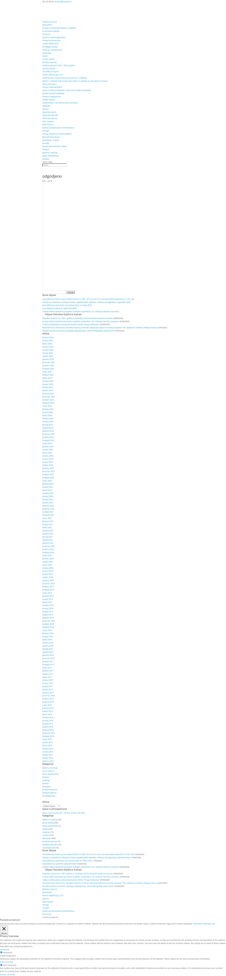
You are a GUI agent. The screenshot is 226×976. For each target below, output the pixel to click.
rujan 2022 (47, 480)
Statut (45, 56)
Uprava (45, 109)
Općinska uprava (49, 118)
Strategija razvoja (50, 46)
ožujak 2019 (47, 611)
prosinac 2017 (48, 658)
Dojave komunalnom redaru (54, 146)
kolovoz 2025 (47, 375)
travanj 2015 (47, 751)
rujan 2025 (47, 371)
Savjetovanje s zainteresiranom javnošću (60, 102)
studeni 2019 (48, 586)
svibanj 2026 (47, 347)
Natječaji (46, 106)
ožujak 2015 (47, 754)
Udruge (45, 130)
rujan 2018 (47, 630)
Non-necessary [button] (6, 962)
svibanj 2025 (47, 381)
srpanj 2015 (47, 742)
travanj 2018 (47, 646)
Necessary (7, 952)
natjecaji (46, 780)
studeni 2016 (48, 698)
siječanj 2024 (48, 431)
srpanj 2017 (47, 674)
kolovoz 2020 (47, 558)
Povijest (45, 149)
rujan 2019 (47, 593)
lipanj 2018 (47, 639)
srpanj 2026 (47, 340)
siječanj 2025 (48, 393)
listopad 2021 (48, 515)
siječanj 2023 (48, 468)
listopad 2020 (48, 552)
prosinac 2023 (48, 434)
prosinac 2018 (48, 621)
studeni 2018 (48, 624)
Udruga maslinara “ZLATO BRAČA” (57, 134)
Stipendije (46, 53)
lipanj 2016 (47, 714)
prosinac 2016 (48, 695)
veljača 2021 (47, 540)
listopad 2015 (48, 736)
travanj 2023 (47, 459)
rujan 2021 (47, 518)
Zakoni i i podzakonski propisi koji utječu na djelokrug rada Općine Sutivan (75, 81)
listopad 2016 (48, 702)
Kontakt (45, 143)
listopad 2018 (48, 627)
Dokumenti (47, 25)
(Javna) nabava (48, 68)
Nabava (45, 159)
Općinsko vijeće (49, 112)
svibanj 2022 (47, 493)
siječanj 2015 (48, 761)
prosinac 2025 (48, 362)
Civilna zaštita (48, 59)
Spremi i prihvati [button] (7, 974)
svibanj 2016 (47, 717)
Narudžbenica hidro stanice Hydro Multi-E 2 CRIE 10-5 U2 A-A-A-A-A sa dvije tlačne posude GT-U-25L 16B (88, 299)
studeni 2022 (48, 474)
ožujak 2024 (47, 424)
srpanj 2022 (47, 487)
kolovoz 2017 (47, 670)
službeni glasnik (49, 792)
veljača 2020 (47, 577)
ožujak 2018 (47, 649)
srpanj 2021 (47, 524)
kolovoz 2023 (47, 446)
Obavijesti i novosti (50, 140)
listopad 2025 (48, 368)
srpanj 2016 (47, 711)
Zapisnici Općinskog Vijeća (54, 37)
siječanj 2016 (48, 730)
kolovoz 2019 (47, 596)
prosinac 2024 (48, 396)
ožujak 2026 (47, 353)
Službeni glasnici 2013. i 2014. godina (58, 65)
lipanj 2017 (47, 677)
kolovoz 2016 (47, 708)
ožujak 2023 (47, 462)
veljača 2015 (47, 758)
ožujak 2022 (47, 499)
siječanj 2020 (48, 580)
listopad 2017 (48, 664)
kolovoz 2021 (47, 521)
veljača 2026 (47, 356)
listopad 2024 (48, 403)
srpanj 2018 (47, 636)
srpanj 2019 (47, 599)
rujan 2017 (47, 667)
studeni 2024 (48, 400)
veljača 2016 (47, 726)
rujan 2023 (47, 443)
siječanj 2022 (48, 505)
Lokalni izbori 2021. (50, 43)
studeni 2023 (48, 437)
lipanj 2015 (47, 745)
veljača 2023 (47, 465)
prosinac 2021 (48, 509)
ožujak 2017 (47, 686)
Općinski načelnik (50, 115)
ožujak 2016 (47, 723)
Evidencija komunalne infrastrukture (58, 127)
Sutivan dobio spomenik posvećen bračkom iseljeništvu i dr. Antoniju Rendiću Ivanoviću (80, 311)
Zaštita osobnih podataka (53, 93)
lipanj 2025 (47, 378)
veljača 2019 (47, 614)
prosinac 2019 (48, 583)
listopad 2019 (48, 589)
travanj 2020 (47, 571)
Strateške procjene (50, 71)
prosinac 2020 (48, 546)
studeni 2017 (48, 661)
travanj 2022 (47, 496)
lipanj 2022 (47, 490)
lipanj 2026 (47, 343)
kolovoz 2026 (47, 337)
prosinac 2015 (48, 733)
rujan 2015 (47, 739)
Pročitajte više (209, 923)
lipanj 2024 (47, 415)
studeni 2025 (48, 365)
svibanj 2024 (47, 418)
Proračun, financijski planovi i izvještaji (59, 28)
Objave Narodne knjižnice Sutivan (63, 314)
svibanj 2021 (47, 530)
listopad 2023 (48, 440)
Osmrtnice (47, 914)
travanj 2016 (47, 720)
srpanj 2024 (47, 412)
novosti (45, 783)
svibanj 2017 (47, 680)
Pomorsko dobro (49, 84)
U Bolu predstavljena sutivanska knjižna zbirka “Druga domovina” (71, 324)
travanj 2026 (47, 350)
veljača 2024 (47, 428)
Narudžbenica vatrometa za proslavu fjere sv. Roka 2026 (67, 305)
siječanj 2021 (48, 543)
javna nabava (48, 771)
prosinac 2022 (48, 471)
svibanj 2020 (47, 568)
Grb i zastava (48, 121)
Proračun (46, 34)
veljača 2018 (47, 652)
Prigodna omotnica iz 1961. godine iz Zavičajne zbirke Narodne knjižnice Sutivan (77, 318)
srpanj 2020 (47, 561)
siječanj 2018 (48, 655)
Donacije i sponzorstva (52, 50)
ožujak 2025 (47, 387)
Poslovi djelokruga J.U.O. (52, 74)
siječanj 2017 (48, 692)
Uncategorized (48, 796)
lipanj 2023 (47, 452)
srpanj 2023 (47, 449)
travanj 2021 (47, 533)
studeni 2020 (48, 549)
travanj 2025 (47, 384)
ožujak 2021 (47, 537)
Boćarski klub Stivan (51, 137)
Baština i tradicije (50, 152)
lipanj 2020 (47, 565)
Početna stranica (49, 22)
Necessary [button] (4, 949)
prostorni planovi (49, 789)
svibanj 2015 (47, 748)
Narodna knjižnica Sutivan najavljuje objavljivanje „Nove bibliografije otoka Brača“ (78, 330)
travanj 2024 (47, 421)
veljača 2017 (47, 689)
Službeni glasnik (49, 62)
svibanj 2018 (47, 642)
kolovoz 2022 (47, 484)
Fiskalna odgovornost (51, 96)
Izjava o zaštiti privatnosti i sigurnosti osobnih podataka (66, 90)
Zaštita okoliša (48, 99)
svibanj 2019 (47, 605)
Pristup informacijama (52, 87)
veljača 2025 (47, 390)
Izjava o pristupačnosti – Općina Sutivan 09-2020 (63, 813)
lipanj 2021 (47, 527)
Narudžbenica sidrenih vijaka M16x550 (59, 308)
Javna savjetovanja (50, 155)
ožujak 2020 (47, 574)
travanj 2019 (47, 608)
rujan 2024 (47, 406)
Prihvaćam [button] (197, 923)
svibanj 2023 (47, 456)
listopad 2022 (48, 477)
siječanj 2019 (48, 617)
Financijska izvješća (50, 31)
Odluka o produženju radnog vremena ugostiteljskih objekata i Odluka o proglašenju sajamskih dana (86, 302)
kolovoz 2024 (47, 409)
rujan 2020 (47, 555)
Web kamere (47, 124)
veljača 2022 (47, 502)
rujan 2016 (47, 705)
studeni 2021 (48, 512)
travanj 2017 (47, 683)
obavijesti (46, 786)
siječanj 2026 (48, 359)
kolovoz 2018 (47, 633)
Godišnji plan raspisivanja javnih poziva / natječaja (64, 78)
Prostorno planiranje (51, 40)
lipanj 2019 (47, 602)
